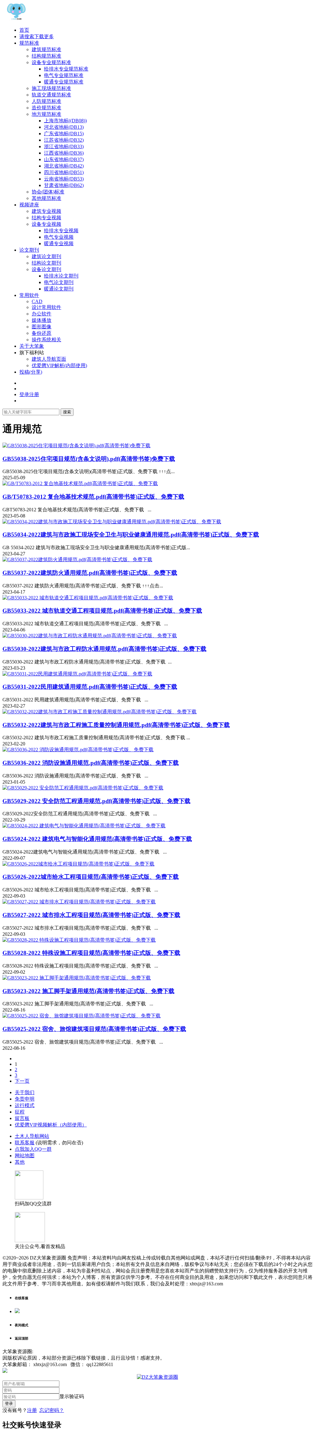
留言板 (22, 1118)
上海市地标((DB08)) (65, 120)
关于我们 (24, 1092)
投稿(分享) (30, 372)
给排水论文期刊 (61, 275)
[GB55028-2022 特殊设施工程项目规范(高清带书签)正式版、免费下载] (79, 940)
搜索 (67, 412)
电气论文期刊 (59, 282)
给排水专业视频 (61, 230)
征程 (20, 1111)
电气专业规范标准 (63, 75)
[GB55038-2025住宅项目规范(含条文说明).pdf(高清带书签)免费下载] (76, 445)
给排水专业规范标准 (66, 68)
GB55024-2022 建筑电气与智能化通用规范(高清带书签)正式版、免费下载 (97, 839)
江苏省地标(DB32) (64, 140)
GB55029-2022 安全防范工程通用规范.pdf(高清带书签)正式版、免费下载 (96, 801)
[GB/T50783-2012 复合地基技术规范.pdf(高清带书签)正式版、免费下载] (80, 483)
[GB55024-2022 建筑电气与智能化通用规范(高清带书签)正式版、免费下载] (83, 825)
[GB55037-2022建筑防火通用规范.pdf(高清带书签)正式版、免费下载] (77, 559)
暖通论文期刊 (59, 288)
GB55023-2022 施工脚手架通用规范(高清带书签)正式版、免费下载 (88, 991)
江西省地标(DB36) (64, 153)
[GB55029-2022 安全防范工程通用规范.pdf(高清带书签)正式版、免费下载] (82, 787)
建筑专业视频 (46, 211)
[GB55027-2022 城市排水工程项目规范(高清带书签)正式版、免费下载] (79, 901)
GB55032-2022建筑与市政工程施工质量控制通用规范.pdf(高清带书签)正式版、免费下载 (116, 725)
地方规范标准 (46, 114)
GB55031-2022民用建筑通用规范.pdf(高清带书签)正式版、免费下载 (89, 687)
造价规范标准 (46, 107)
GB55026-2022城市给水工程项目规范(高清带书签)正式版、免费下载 (90, 877)
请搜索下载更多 (36, 36)
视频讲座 (29, 204)
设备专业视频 (46, 224)
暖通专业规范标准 (63, 81)
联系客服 (24, 1142)
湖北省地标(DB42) (64, 165)
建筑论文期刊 (46, 256)
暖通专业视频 (59, 243)
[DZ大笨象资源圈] (16, 19)
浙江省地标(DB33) (64, 146)
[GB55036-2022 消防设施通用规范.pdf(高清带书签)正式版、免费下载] (78, 749)
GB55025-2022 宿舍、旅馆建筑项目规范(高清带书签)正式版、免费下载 (94, 1029)
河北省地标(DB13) (64, 127)
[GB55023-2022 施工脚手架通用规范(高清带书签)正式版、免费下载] (76, 977)
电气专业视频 (59, 237)
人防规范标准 (46, 101)
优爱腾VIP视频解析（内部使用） (51, 1124)
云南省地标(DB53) (64, 178)
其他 (20, 1162)
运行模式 (24, 1105)
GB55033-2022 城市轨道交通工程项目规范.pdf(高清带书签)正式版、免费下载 (102, 610)
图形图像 (41, 326)
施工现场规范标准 (51, 88)
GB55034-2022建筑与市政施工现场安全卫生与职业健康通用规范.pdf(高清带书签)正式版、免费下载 (130, 534)
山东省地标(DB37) (64, 159)
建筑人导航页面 (49, 359)
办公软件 (41, 313)
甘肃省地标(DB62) (64, 185)
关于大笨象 (31, 346)
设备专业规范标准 (51, 62)
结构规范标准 (46, 56)
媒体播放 (41, 320)
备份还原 (41, 333)
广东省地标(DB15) (64, 133)
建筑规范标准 (46, 49)
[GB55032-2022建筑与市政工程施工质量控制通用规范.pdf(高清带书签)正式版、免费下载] (99, 711)
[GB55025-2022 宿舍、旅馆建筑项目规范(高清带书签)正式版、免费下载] (81, 1015)
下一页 (22, 1081)
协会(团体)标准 (48, 191)
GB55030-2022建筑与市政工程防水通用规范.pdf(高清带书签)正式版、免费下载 (104, 649)
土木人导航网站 (32, 1136)
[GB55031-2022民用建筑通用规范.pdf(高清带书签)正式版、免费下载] (77, 673)
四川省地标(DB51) (64, 172)
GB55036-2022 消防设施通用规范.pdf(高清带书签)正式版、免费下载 (90, 763)
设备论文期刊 (46, 269)
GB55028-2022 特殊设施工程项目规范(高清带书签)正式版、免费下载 (91, 953)
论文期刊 (29, 250)
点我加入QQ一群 (33, 1149)
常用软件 (29, 295)
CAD (37, 301)
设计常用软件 (46, 307)
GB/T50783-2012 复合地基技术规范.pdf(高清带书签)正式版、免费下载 (93, 496)
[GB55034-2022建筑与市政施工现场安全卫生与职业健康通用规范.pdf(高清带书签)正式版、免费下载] (111, 521)
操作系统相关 (46, 339)
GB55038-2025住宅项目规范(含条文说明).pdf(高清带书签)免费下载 (88, 459)
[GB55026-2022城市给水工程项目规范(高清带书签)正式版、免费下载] (78, 863)
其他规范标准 (46, 198)
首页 (24, 30)
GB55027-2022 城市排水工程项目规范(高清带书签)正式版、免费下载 (91, 915)
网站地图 (24, 1155)
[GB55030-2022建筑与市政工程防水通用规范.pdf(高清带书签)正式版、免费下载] (89, 635)
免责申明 (24, 1098)
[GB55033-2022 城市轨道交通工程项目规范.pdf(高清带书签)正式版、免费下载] (87, 597)
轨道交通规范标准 (51, 94)
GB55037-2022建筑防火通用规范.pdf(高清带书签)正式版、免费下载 (89, 573)
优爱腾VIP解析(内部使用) (59, 365)
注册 (32, 1410)
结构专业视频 (46, 217)
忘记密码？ (51, 1410)
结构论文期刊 (46, 263)
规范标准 (29, 43)
